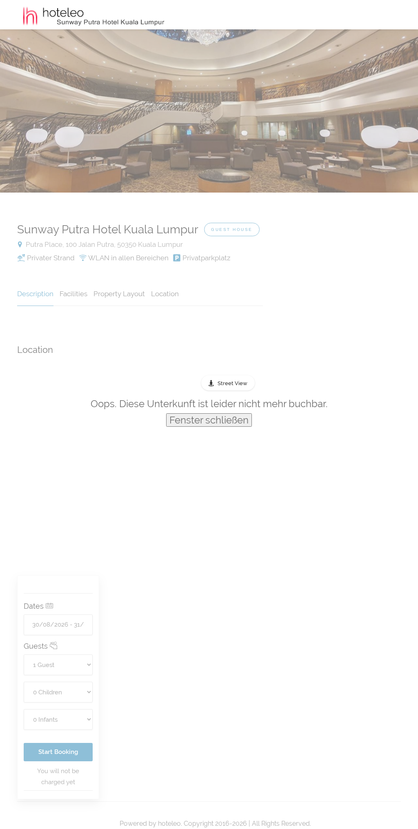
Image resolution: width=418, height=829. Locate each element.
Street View (232, 383)
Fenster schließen (209, 420)
